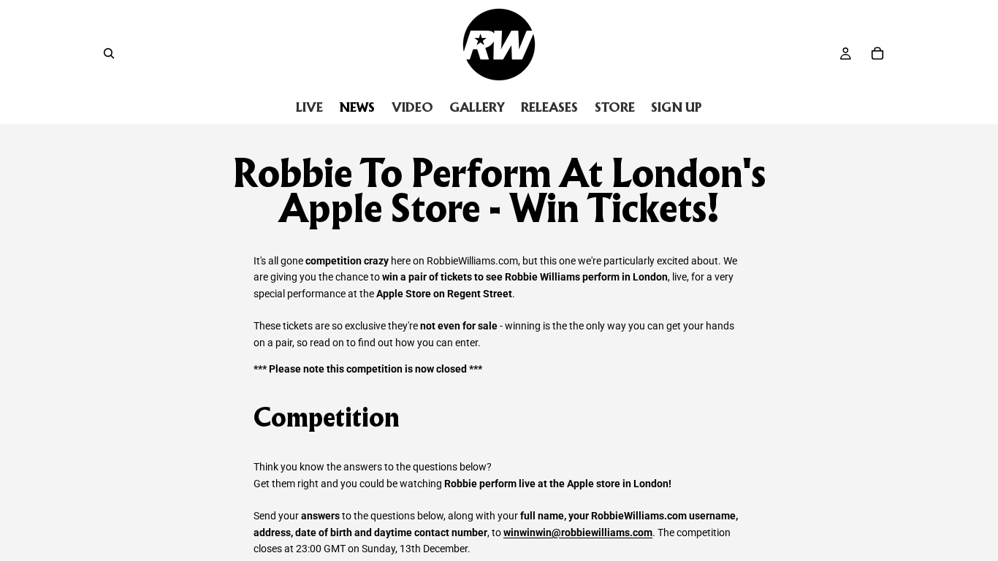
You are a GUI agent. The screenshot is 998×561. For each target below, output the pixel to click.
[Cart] (877, 53)
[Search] (109, 53)
